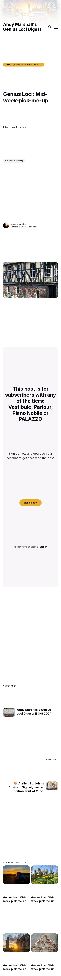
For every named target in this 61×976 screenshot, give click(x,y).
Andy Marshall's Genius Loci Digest (22, 27)
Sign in (43, 546)
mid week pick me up (14, 161)
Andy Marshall (20, 224)
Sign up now (30, 502)
